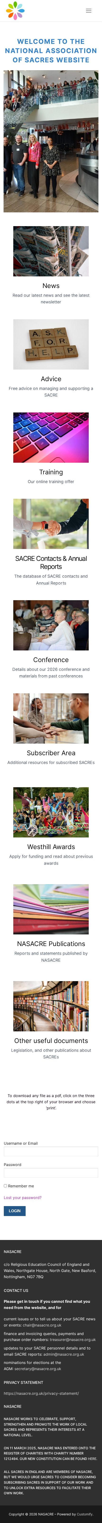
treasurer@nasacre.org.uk (73, 1339)
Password (12, 1164)
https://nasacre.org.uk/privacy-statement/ (41, 1393)
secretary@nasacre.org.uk (37, 1368)
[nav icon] (88, 11)
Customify (85, 1514)
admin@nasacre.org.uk (63, 1354)
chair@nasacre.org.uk (42, 1325)
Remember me (21, 1186)
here (92, 1459)
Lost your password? (23, 1197)
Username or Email (21, 1143)
